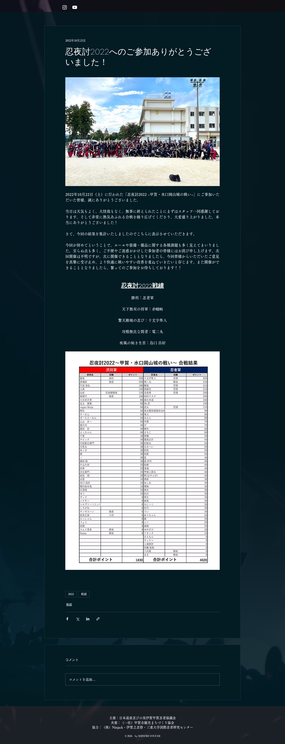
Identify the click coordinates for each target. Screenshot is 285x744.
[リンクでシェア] (98, 619)
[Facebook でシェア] (67, 619)
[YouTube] (75, 7)
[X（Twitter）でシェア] (77, 619)
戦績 (84, 594)
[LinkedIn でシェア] (88, 619)
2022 (71, 594)
